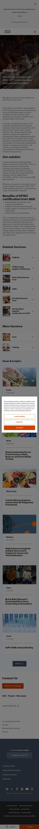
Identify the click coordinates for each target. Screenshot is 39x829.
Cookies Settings (19, 416)
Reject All (19, 422)
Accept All (19, 428)
